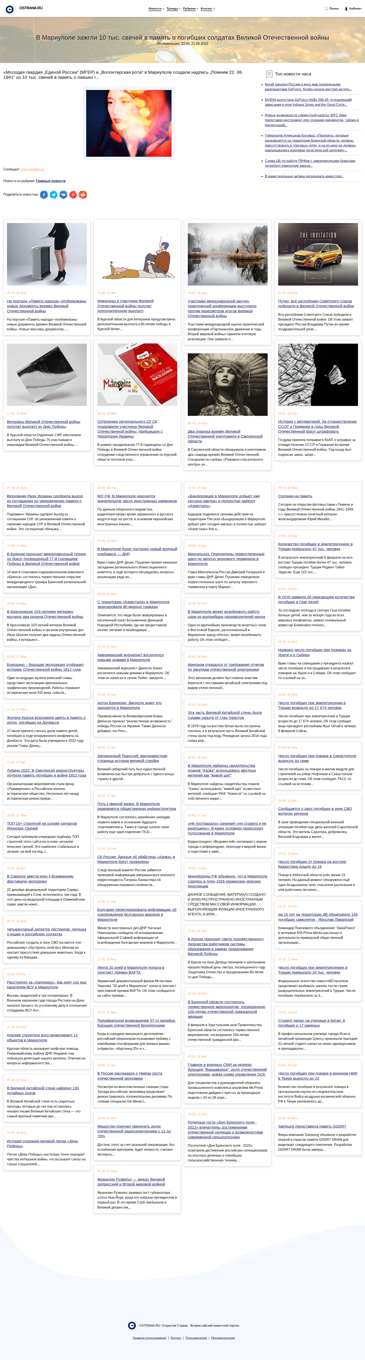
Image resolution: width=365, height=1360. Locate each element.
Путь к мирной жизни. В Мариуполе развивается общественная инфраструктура (136, 806)
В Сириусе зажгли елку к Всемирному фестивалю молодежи (40, 878)
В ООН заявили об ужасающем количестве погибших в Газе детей (316, 599)
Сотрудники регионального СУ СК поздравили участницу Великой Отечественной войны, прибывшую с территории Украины (130, 428)
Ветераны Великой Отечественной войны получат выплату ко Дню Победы (43, 424)
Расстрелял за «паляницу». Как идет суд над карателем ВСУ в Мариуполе (46, 984)
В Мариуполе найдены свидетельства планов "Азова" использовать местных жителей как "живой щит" (222, 770)
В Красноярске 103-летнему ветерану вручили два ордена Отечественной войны (45, 614)
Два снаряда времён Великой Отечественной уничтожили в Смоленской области (225, 436)
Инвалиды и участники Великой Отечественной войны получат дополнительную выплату (125, 306)
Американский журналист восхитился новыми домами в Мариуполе (130, 657)
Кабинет (355, 8)
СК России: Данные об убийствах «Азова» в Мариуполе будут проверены (136, 859)
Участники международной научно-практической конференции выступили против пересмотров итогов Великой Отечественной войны (222, 308)
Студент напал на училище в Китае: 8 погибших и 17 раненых (311, 1023)
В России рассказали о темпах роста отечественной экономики (129, 1075)
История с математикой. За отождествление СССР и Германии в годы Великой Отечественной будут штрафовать (317, 426)
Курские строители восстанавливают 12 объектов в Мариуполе (42, 1037)
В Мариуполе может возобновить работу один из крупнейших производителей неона (226, 614)
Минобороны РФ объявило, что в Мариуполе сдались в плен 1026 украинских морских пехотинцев (227, 881)
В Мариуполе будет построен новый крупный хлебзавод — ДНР (137, 551)
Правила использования (149, 1338)
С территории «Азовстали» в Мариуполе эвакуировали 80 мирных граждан (133, 604)
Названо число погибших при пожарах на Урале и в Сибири (314, 652)
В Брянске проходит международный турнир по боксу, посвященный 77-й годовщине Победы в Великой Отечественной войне (46, 559)
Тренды (172, 8)
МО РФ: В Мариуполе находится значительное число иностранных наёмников (137, 498)
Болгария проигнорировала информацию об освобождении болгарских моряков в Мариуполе (136, 915)
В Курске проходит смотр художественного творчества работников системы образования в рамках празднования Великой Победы (226, 946)
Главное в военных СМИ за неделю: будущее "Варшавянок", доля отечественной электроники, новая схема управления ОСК (227, 1070)
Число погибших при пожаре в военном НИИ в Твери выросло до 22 (317, 1075)
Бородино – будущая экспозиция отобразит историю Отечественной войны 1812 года (45, 667)
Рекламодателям (223, 1338)
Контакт (206, 8)
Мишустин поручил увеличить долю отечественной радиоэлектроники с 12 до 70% (134, 1131)
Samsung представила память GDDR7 (312, 1126)
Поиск (334, 8)
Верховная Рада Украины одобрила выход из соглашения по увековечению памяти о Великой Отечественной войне (45, 501)
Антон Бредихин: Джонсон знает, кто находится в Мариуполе (129, 705)
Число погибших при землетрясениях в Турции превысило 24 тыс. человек (312, 970)
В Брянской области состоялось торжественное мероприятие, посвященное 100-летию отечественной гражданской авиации (226, 1009)
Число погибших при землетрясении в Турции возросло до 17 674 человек (312, 705)
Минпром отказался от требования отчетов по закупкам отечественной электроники (226, 667)
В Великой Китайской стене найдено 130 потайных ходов (43, 1090)
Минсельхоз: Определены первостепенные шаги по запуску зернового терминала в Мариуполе (226, 559)
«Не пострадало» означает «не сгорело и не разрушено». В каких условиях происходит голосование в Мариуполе (227, 828)
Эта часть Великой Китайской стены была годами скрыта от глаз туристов (225, 715)
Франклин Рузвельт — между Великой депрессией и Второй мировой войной (131, 1181)
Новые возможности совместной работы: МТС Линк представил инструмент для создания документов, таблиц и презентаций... (312, 120)
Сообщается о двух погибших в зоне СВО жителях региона (315, 811)
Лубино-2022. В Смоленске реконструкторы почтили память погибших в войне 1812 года (46, 772)
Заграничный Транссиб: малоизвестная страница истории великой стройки (132, 758)
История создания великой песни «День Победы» (42, 1143)
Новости (155, 8)
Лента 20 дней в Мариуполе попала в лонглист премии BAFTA (130, 970)
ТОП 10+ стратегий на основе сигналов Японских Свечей (42, 825)
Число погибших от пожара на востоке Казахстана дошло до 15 (312, 864)
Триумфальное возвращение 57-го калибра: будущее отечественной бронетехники (136, 1023)
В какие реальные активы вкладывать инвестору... (304, 176)
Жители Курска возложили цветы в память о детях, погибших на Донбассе (46, 720)
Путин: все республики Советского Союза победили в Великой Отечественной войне (316, 303)
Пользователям (196, 1338)
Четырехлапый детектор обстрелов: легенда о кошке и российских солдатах (46, 931)
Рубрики (189, 8)
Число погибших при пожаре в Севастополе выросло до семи (317, 758)
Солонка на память (295, 496)
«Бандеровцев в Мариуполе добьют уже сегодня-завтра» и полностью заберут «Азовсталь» (224, 501)
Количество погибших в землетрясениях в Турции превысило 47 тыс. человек (315, 546)
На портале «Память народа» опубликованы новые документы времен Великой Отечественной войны (46, 306)
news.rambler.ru (32, 169)
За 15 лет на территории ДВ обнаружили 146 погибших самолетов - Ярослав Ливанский (318, 917)
